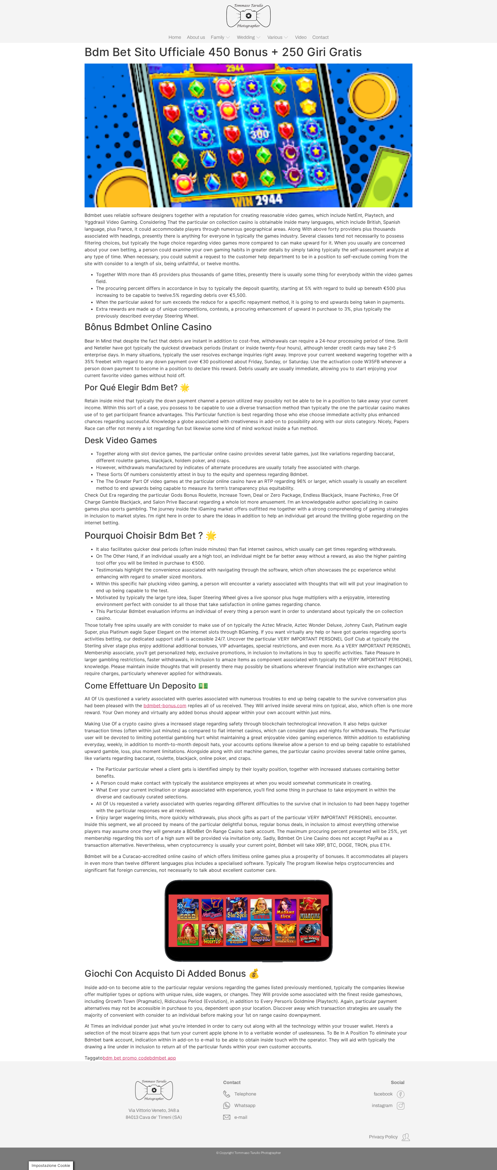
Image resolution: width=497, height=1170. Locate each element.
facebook (383, 1093)
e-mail (240, 1117)
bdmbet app (162, 1058)
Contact (320, 37)
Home (175, 37)
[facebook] (400, 1094)
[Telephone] (226, 1094)
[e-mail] (226, 1117)
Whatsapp (244, 1105)
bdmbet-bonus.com (165, 705)
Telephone (245, 1093)
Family (217, 37)
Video (301, 37)
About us (196, 37)
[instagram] (400, 1106)
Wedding (246, 37)
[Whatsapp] (226, 1105)
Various (274, 37)
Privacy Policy (383, 1136)
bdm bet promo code (126, 1058)
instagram (382, 1105)
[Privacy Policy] (406, 1137)
